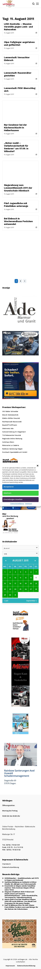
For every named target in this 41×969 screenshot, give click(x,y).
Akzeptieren (9, 487)
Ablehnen (7, 493)
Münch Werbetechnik (10, 415)
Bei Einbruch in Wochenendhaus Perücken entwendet (18, 221)
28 (36, 589)
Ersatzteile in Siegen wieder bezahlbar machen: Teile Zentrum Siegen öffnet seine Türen (20, 888)
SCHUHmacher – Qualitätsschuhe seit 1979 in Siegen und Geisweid (22, 879)
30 (10, 595)
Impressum (28, 503)
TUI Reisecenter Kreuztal (11, 435)
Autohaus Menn (8, 442)
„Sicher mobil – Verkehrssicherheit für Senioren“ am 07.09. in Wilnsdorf (16, 147)
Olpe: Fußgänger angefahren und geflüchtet (19, 43)
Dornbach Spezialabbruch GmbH (14, 452)
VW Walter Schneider (10, 411)
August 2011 (20, 560)
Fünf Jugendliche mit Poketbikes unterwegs (16, 204)
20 (31, 583)
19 (26, 583)
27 (31, 589)
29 (5, 595)
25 (20, 589)
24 (15, 589)
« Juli (6, 601)
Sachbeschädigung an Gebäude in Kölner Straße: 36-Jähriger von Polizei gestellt (21, 883)
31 (15, 595)
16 (10, 583)
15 (5, 583)
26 (26, 589)
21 (36, 583)
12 (25, 578)
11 (20, 578)
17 (15, 583)
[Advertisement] (20, 252)
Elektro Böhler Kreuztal (11, 418)
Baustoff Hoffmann (9, 425)
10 (15, 578)
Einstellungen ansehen (13, 499)
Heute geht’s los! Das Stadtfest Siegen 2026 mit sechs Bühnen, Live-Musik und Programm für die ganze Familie (20, 901)
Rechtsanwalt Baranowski (12, 422)
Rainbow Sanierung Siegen (12, 449)
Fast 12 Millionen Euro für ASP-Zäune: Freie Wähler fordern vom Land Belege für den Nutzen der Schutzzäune (21, 907)
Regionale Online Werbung (12, 438)
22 (5, 589)
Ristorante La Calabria (10, 445)
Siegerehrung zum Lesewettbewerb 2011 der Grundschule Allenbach (18, 188)
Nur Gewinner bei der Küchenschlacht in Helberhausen (15, 127)
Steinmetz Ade (7, 428)
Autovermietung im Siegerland (13, 432)
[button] (37, 465)
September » (31, 601)
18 (20, 583)
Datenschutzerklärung (17, 503)
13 (31, 578)
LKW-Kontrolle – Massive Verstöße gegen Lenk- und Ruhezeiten (18, 27)
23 (10, 589)
